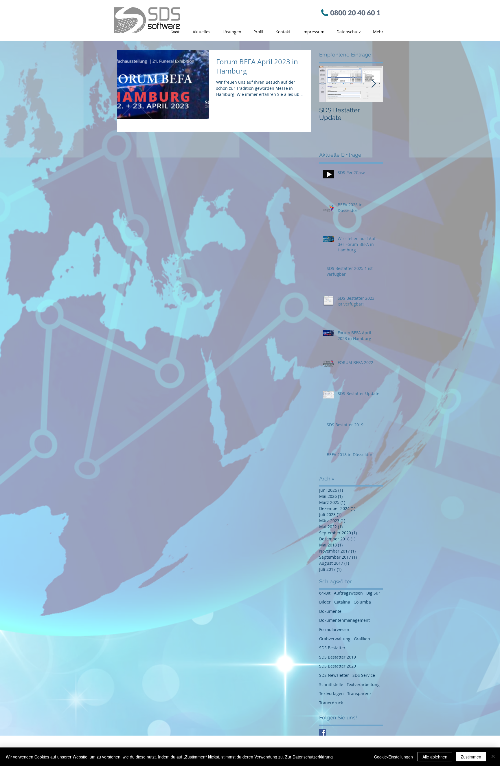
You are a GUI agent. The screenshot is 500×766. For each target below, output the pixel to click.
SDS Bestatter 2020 (337, 666)
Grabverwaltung (334, 638)
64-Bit (324, 593)
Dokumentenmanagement (344, 620)
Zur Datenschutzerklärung (309, 757)
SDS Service (363, 675)
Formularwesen (334, 629)
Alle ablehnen (434, 757)
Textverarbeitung (363, 684)
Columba (362, 602)
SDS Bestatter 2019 (337, 657)
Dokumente (330, 611)
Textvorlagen (331, 693)
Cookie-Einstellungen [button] (393, 757)
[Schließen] (493, 756)
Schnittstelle (331, 684)
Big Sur (373, 593)
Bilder (325, 602)
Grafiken (362, 638)
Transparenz (359, 693)
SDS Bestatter (332, 647)
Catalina (342, 602)
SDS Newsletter (334, 675)
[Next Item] (373, 83)
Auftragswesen (348, 593)
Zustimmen (471, 757)
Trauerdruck (331, 702)
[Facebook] (322, 732)
